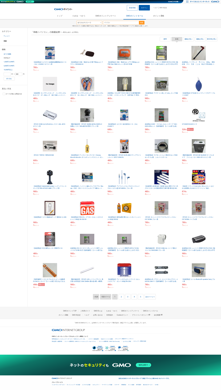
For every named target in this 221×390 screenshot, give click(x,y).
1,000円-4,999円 (9, 62)
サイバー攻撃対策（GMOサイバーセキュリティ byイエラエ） (81, 341)
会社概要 (157, 315)
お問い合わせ (98, 315)
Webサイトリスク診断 (107, 339)
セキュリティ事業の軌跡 (139, 341)
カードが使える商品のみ (14, 94)
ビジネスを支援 (86, 384)
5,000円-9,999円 (9, 66)
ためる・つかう (79, 16)
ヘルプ (155, 8)
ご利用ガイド (85, 311)
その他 (156, 384)
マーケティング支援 (107, 384)
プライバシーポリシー (140, 315)
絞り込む (9, 78)
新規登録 (132, 8)
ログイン (144, 8)
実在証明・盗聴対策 (57, 341)
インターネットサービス (58, 384)
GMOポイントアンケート (105, 16)
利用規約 (109, 315)
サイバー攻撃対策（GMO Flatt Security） (110, 341)
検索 (141, 22)
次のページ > (150, 297)
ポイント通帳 (158, 16)
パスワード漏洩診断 (93, 339)
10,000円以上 (8, 70)
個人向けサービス (147, 384)
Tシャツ (7, 36)
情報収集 (123, 384)
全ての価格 (7, 54)
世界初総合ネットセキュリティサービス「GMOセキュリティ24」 (69, 339)
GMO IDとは (98, 311)
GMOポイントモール (134, 16)
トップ (59, 16)
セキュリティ (96, 384)
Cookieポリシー (122, 315)
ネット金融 (131, 384)
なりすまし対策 (127, 341)
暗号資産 (138, 384)
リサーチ (116, 384)
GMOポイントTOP (70, 311)
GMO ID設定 (163, 8)
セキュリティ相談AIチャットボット (124, 338)
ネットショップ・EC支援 (73, 384)
